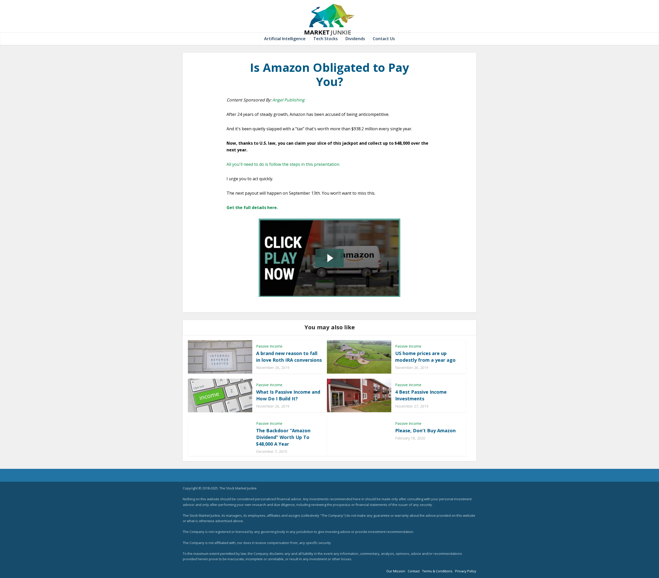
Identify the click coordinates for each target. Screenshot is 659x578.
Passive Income (269, 346)
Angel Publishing (288, 100)
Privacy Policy (465, 571)
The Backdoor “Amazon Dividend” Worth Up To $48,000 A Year (283, 437)
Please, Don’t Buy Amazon (425, 430)
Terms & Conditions (437, 571)
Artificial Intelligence (285, 38)
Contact (414, 571)
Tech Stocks (325, 38)
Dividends (355, 38)
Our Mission (395, 571)
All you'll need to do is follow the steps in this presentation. (283, 164)
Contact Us (384, 38)
